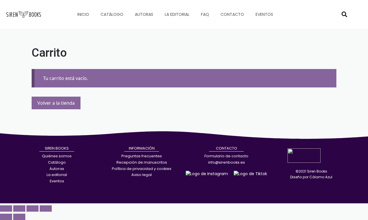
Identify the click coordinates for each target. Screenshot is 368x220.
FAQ (205, 14)
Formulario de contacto (226, 156)
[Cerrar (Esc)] (46, 208)
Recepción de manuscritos (141, 162)
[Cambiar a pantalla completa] (19, 208)
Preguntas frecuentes (141, 156)
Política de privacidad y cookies (141, 168)
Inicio (83, 14)
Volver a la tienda (56, 103)
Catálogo (112, 14)
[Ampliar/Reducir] (6, 208)
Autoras (144, 14)
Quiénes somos (57, 156)
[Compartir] (32, 208)
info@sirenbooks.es (226, 162)
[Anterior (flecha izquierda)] (6, 217)
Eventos (264, 14)
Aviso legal (141, 174)
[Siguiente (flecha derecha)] (19, 217)
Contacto (232, 14)
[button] (344, 14)
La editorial (177, 14)
